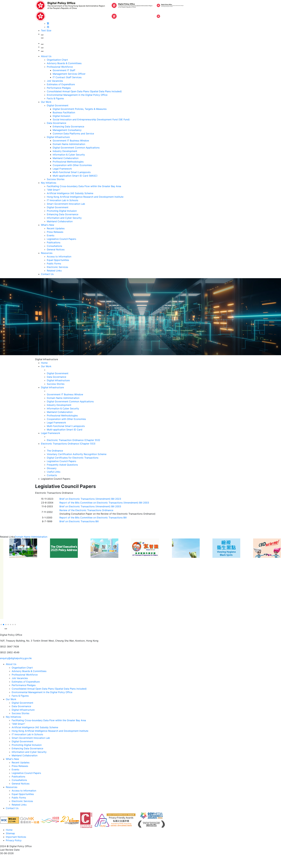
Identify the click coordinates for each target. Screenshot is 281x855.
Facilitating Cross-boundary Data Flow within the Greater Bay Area (84, 186)
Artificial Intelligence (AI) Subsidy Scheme (70, 193)
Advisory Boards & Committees (64, 63)
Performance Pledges (59, 87)
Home (9, 829)
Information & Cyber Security (69, 154)
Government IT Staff (64, 70)
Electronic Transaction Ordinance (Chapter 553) (73, 440)
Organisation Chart (57, 59)
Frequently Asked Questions (62, 464)
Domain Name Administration (69, 144)
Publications (53, 242)
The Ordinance (55, 450)
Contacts (52, 475)
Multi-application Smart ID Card (64, 429)
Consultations (54, 245)
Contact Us (47, 274)
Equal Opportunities (58, 260)
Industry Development (65, 151)
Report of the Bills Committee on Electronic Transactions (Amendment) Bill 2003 (104, 502)
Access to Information (59, 256)
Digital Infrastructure (58, 137)
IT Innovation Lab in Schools (62, 200)
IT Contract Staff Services (67, 77)
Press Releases (55, 231)
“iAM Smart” (53, 189)
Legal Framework (62, 168)
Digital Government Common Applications (76, 147)
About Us (46, 56)
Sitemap (10, 833)
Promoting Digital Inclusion (62, 210)
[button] (2, 621)
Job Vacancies (55, 80)
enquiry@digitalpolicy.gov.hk (16, 658)
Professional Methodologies (68, 161)
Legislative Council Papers (61, 238)
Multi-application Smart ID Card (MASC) (75, 175)
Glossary (51, 468)
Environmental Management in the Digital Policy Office (77, 94)
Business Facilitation (64, 112)
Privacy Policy (14, 840)
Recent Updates (56, 228)
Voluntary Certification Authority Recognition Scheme (76, 454)
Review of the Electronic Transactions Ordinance (86, 510)
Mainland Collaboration (65, 158)
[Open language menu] (42, 47)
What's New (47, 224)
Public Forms (54, 263)
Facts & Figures (55, 98)
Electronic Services (57, 267)
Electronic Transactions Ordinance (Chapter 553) (68, 443)
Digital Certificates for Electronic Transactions (72, 457)
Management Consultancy (67, 130)
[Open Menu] (42, 51)
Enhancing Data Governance (68, 126)
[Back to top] (2, 632)
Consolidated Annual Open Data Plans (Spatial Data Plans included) (84, 91)
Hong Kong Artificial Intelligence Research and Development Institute (85, 196)
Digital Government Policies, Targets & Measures (80, 108)
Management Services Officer (69, 73)
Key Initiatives (48, 182)
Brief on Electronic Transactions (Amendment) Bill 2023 (90, 498)
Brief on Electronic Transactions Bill (79, 521)
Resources (46, 253)
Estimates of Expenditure (61, 84)
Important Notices (16, 836)
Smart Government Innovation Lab (66, 203)
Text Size (46, 30)
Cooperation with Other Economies (72, 165)
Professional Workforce (60, 66)
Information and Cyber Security (64, 217)
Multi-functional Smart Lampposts (72, 172)
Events (50, 235)
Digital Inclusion (61, 115)
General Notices (56, 249)
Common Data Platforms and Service (73, 133)
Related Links (54, 270)
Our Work (46, 101)
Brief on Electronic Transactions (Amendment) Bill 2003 (90, 506)
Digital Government (57, 105)
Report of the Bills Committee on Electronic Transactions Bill (93, 517)
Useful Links (53, 471)
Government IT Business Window (71, 140)
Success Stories (55, 179)
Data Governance (56, 123)
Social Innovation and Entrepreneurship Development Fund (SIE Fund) (91, 119)
